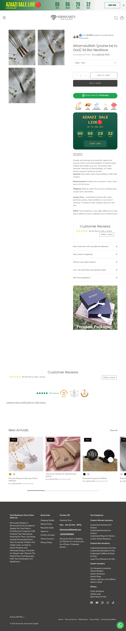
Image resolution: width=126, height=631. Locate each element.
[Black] (84, 474)
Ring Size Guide (47, 527)
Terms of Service (71, 619)
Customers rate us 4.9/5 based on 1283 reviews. (26, 402)
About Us (44, 531)
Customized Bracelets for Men (102, 550)
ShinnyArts (20, 624)
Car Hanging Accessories (100, 568)
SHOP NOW (95, 143)
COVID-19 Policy (48, 535)
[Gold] (10, 474)
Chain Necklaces (97, 591)
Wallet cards (95, 594)
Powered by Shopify (31, 624)
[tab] (79, 153)
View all (113, 430)
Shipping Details (47, 520)
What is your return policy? (84, 262)
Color (77, 63)
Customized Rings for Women (102, 536)
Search (60, 619)
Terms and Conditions (108, 619)
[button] (15, 459)
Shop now (112, 5)
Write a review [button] (107, 234)
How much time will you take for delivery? (90, 246)
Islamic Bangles (96, 571)
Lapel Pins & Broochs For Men (102, 559)
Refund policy (83, 619)
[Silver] (14, 474)
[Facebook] (91, 602)
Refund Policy (46, 524)
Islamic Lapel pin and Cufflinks (103, 579)
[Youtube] (97, 602)
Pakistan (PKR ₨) (16, 617)
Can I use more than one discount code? (89, 270)
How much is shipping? (83, 254)
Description (78, 154)
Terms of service (47, 539)
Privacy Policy (46, 542)
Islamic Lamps (96, 582)
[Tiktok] (113, 602)
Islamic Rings (95, 576)
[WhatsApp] (108, 602)
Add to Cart (103, 75)
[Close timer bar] (124, 5)
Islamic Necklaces (97, 574)
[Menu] (4, 17)
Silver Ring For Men (98, 597)
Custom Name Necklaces (100, 539)
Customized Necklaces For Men (103, 548)
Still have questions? (81, 277)
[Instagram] (102, 602)
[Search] (116, 18)
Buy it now (95, 83)
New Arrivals (19, 430)
